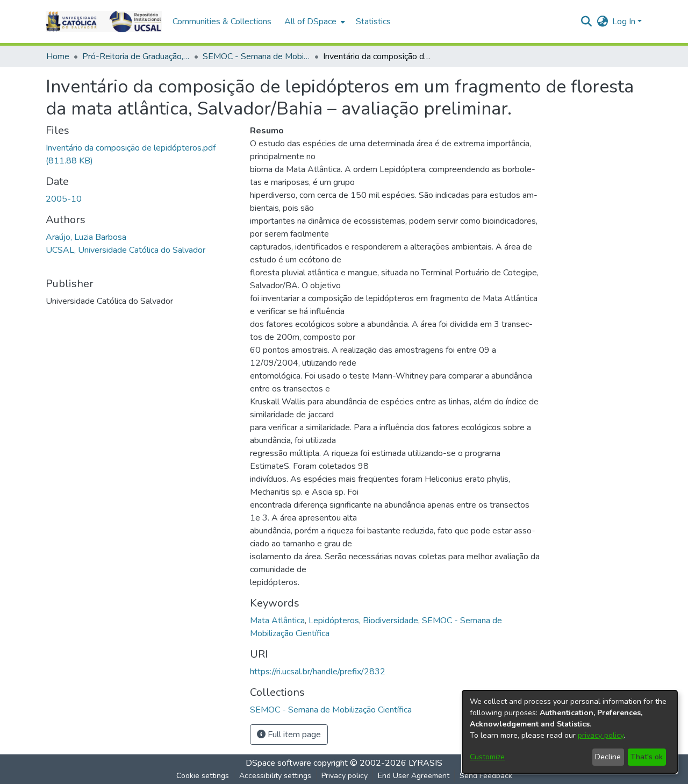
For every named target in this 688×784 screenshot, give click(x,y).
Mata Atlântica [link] (277, 620)
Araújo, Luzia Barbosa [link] (86, 237)
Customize (487, 757)
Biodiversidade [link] (390, 620)
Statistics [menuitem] (373, 21)
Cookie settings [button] (202, 776)
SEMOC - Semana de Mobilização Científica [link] (256, 56)
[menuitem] (313, 21)
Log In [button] (624, 21)
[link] (331, 710)
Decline (608, 757)
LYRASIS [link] (425, 763)
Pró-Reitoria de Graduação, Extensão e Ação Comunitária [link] (136, 56)
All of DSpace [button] (310, 21)
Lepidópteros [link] (334, 620)
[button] (104, 21)
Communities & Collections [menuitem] (222, 21)
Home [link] (57, 56)
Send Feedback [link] (486, 776)
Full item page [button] (293, 734)
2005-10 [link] (64, 199)
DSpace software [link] (278, 763)
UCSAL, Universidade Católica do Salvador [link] (125, 250)
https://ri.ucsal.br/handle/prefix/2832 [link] (317, 672)
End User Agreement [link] (413, 776)
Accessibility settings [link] (275, 776)
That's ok (646, 757)
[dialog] (569, 731)
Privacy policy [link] (344, 776)
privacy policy (601, 735)
